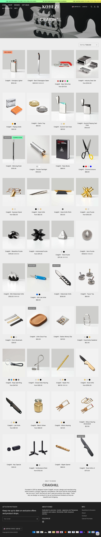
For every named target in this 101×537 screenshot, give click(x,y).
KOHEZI (15, 532)
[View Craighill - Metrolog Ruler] (14, 149)
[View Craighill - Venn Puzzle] (87, 235)
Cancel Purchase (87, 518)
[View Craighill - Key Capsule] (14, 448)
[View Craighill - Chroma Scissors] (87, 149)
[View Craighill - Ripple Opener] (62, 448)
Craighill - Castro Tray (38, 123)
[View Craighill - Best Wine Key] (62, 64)
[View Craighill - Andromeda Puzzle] (38, 235)
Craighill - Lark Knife (13, 425)
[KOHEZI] (50, 6)
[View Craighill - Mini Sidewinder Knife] (14, 277)
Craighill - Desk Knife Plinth (62, 212)
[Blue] (91, 166)
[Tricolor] (85, 380)
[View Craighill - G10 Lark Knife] (38, 277)
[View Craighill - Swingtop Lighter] (14, 64)
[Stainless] (15, 209)
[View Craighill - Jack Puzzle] (87, 192)
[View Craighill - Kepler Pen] (62, 363)
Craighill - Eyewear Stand (14, 212)
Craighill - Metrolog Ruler (14, 166)
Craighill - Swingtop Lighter (13, 80)
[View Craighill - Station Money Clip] (62, 320)
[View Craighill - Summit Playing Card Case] (87, 107)
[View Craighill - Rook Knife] (87, 363)
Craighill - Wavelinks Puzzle (13, 251)
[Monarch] (14, 380)
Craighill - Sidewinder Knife (62, 294)
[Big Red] (58, 81)
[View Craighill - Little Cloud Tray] (38, 320)
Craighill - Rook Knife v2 (87, 468)
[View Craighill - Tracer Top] (87, 277)
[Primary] (86, 166)
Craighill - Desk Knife (38, 212)
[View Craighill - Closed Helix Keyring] (38, 363)
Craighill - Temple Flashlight (38, 169)
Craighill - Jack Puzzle (87, 212)
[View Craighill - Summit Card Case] (62, 107)
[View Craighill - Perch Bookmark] (14, 320)
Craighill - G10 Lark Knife (38, 297)
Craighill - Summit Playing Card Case (87, 124)
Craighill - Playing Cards (13, 127)
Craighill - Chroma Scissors (87, 169)
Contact (84, 516)
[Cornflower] (11, 380)
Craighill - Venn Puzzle (87, 251)
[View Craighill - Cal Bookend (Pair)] (38, 448)
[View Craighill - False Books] (62, 149)
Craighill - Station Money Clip (63, 336)
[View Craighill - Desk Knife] (38, 192)
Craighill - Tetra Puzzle (63, 255)
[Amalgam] (65, 81)
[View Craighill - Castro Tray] (38, 107)
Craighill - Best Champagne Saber (38, 80)
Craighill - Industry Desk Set (87, 80)
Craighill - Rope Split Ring (14, 383)
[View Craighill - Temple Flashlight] (38, 149)
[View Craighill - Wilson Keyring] (62, 405)
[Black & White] (16, 380)
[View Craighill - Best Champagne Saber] (38, 64)
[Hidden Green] (67, 81)
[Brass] (13, 209)
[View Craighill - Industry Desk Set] (87, 64)
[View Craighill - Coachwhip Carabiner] (87, 320)
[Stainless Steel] (62, 124)
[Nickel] (39, 465)
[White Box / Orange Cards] (13, 124)
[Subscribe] (37, 519)
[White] (39, 166)
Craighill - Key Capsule (14, 464)
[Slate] (63, 209)
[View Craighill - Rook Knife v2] (87, 448)
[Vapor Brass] (64, 124)
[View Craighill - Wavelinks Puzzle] (14, 235)
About (84, 513)
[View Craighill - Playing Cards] (14, 107)
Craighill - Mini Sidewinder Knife (14, 294)
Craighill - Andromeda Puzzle (38, 251)
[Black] (84, 166)
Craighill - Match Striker (38, 425)
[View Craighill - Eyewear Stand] (14, 192)
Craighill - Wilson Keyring (63, 425)
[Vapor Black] (36, 209)
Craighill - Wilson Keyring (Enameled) (87, 423)
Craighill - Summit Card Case (63, 127)
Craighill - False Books (63, 166)
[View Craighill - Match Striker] (38, 405)
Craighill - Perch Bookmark (13, 340)
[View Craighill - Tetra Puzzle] (62, 235)
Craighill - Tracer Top (87, 294)
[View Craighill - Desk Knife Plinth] (62, 192)
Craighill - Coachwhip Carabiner (87, 340)
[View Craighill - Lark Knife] (14, 405)
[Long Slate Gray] (19, 380)
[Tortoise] (63, 81)
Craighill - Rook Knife (87, 383)
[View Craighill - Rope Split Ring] (14, 363)
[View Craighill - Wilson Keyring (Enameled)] (87, 405)
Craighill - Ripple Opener (62, 464)
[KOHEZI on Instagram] (43, 522)
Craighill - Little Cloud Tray (38, 336)
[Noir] (60, 81)
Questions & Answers (88, 510)
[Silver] (37, 166)
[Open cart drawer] (97, 6)
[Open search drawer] (91, 6)
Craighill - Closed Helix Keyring (38, 383)
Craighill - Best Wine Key (63, 84)
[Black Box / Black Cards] (15, 124)
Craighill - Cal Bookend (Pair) (38, 468)
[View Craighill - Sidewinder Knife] (62, 277)
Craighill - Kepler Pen (62, 383)
